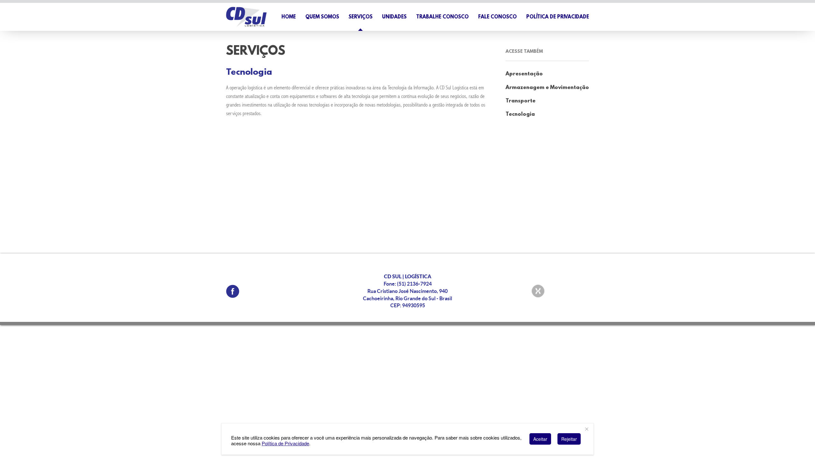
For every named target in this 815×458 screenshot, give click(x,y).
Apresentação (524, 74)
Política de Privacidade (557, 17)
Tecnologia (520, 114)
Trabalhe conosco (442, 17)
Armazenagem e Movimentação (547, 88)
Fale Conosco (497, 17)
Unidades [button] (394, 17)
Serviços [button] (360, 17)
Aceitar (540, 439)
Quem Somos (322, 17)
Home (288, 17)
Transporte (520, 101)
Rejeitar (569, 439)
